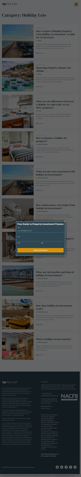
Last (42, 243)
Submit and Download (40, 250)
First (18, 243)
